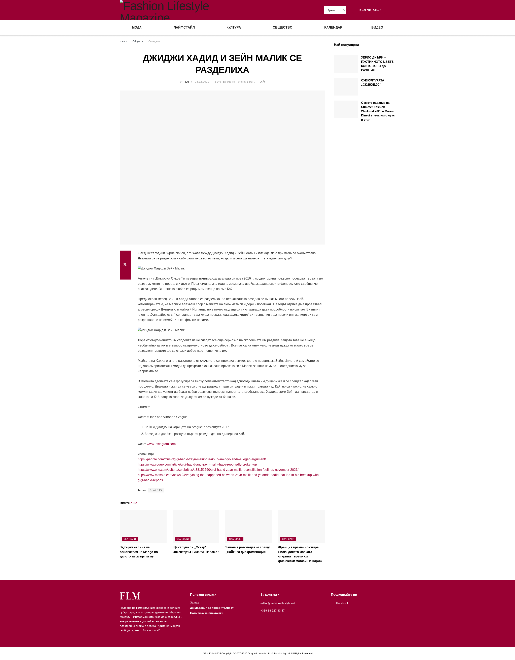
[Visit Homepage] (189, 10)
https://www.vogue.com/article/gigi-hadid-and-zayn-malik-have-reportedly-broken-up (197, 464)
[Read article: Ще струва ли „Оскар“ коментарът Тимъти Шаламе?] (196, 526)
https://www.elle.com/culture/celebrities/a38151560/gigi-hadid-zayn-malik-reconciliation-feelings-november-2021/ (218, 469)
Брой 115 (156, 490)
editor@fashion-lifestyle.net (278, 603)
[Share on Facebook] (125, 255)
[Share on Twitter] (125, 265)
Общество (282, 27)
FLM (186, 81)
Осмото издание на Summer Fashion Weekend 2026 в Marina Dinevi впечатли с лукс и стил (378, 111)
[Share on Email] (125, 275)
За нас (194, 602)
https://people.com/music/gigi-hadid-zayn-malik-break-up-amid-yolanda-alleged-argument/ (202, 459)
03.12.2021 (202, 81)
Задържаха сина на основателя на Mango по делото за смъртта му (139, 552)
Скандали (154, 41)
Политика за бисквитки (206, 613)
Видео (377, 27)
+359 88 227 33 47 (273, 610)
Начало (124, 41)
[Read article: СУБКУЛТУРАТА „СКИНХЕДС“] (346, 87)
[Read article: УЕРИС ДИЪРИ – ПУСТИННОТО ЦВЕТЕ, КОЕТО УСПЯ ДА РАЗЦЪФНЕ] (346, 64)
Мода (137, 27)
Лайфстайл (184, 27)
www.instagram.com (161, 444)
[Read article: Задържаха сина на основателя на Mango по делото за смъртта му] (143, 526)
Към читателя (370, 9)
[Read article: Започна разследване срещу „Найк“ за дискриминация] (248, 526)
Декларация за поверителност (212, 607)
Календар (333, 27)
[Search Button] (393, 10)
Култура (234, 27)
